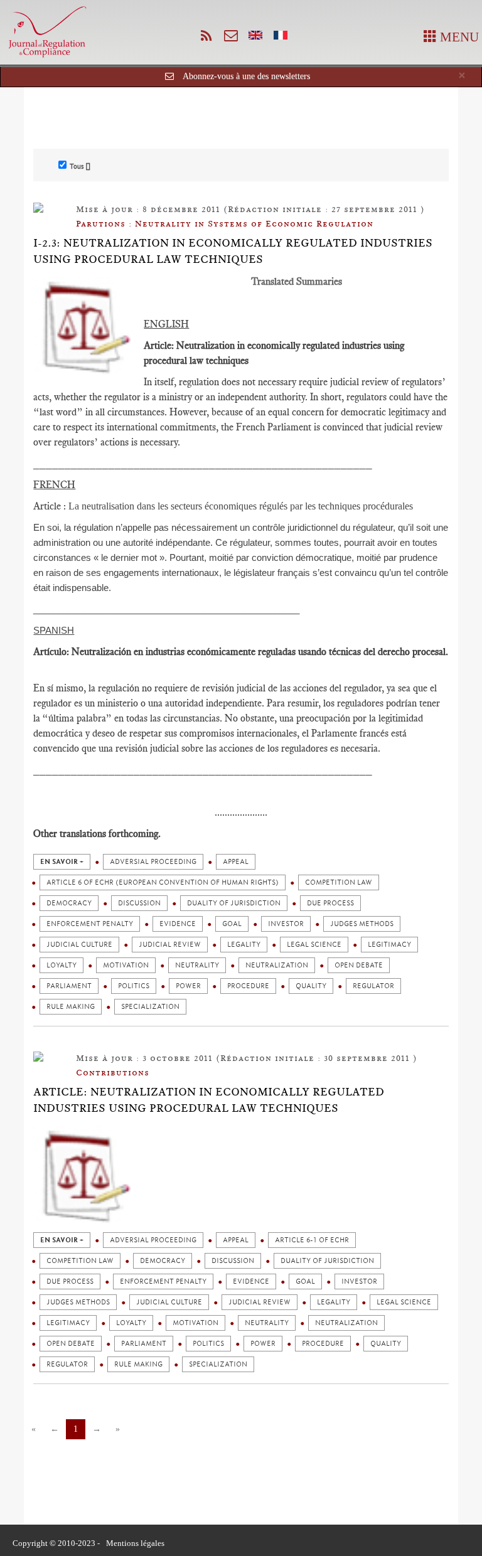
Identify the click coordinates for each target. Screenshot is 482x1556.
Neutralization (276, 965)
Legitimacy (389, 945)
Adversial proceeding (153, 862)
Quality (311, 986)
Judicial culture (79, 945)
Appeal (236, 862)
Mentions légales (135, 1543)
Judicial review (170, 945)
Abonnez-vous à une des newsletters (246, 76)
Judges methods (362, 924)
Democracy (69, 903)
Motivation (126, 965)
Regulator (373, 986)
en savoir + (61, 862)
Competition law (338, 882)
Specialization (150, 1007)
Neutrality (197, 965)
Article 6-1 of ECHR (312, 1240)
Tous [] (80, 166)
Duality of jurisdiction (234, 903)
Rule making (70, 1007)
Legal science (314, 945)
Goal (232, 924)
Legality (243, 945)
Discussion (139, 903)
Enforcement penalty (89, 924)
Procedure (248, 986)
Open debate (359, 965)
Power (188, 986)
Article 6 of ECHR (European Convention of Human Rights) (162, 882)
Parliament (69, 986)
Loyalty (61, 965)
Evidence (177, 924)
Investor (286, 924)
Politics (133, 986)
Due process (330, 903)
